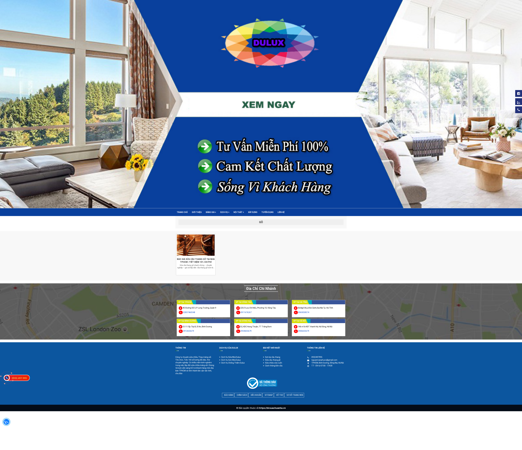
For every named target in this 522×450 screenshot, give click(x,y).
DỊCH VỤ (224, 212)
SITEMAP (269, 395)
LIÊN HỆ (281, 212)
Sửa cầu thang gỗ (272, 360)
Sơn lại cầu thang (272, 357)
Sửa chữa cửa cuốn (273, 363)
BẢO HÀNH (228, 395)
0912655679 (188, 331)
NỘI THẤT (239, 212)
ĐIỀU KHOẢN (256, 395)
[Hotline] (518, 109)
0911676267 (246, 312)
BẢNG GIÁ (211, 212)
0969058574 (303, 312)
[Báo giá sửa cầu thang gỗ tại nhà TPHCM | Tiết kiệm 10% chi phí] (196, 245)
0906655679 (303, 331)
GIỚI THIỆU (197, 212)
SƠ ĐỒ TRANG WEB (295, 395)
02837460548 (189, 312)
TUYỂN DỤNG (267, 212)
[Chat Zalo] (518, 101)
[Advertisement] (81, 430)
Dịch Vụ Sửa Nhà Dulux (231, 357)
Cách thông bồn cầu (273, 366)
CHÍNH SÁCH (242, 395)
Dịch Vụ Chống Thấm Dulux (233, 363)
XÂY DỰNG (252, 212)
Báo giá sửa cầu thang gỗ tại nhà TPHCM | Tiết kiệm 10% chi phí (196, 260)
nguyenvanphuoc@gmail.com (324, 360)
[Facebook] (518, 93)
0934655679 (246, 331)
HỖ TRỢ (279, 395)
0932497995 (316, 357)
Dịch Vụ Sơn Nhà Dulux (231, 360)
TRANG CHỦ (182, 212)
